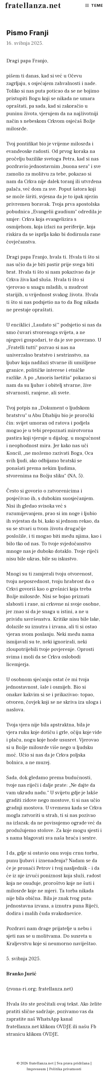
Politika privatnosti (65, 1069)
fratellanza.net (33, 6)
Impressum (36, 1069)
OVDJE (64, 1026)
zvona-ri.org (22, 989)
